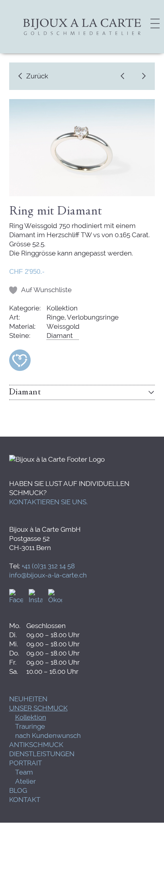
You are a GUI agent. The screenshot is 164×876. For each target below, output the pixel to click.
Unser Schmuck (38, 708)
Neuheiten (28, 699)
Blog (18, 790)
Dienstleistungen (41, 754)
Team (24, 772)
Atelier (25, 781)
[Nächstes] (142, 76)
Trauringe (30, 726)
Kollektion (30, 717)
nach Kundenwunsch (48, 735)
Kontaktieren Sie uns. (48, 502)
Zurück (37, 76)
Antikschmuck (36, 745)
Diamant (60, 335)
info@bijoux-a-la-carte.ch (48, 575)
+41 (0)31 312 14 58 (48, 566)
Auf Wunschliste (46, 290)
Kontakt (24, 800)
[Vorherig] (125, 76)
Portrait (25, 763)
